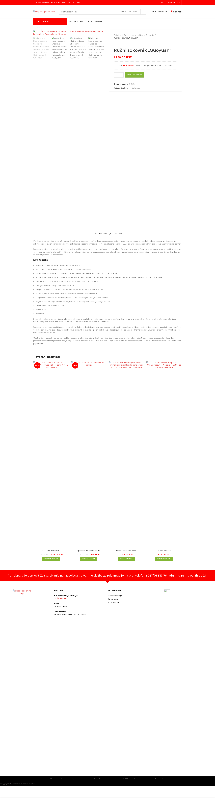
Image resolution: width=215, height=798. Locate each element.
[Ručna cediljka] (164, 454)
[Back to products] (118, 43)
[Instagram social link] (152, 2)
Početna (117, 35)
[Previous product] (115, 43)
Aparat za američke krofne (89, 550)
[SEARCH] (143, 12)
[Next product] (121, 43)
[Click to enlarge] (38, 30)
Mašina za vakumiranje (126, 550)
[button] (51, 559)
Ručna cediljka (164, 550)
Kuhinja (140, 35)
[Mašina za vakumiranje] (126, 454)
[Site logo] (44, 11)
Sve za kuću (129, 35)
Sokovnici (150, 35)
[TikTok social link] (156, 2)
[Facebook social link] (149, 2)
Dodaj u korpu (134, 75)
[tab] (95, 232)
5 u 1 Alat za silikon (51, 550)
